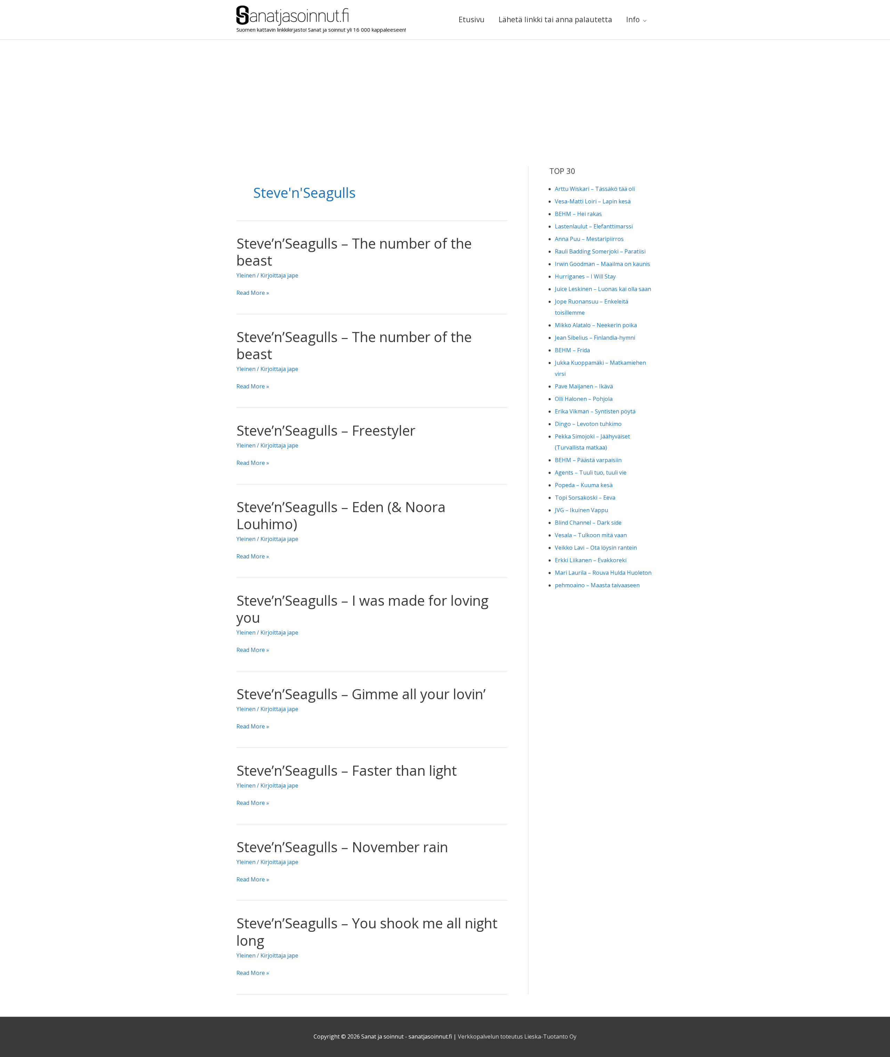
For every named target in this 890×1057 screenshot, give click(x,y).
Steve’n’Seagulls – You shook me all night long (366, 931)
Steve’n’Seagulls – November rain (342, 846)
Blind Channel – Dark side (588, 522)
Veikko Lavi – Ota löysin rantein (596, 547)
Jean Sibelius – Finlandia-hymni (595, 337)
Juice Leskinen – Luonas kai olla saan (603, 289)
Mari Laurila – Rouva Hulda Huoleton (603, 572)
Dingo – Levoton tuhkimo (588, 424)
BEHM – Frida (572, 350)
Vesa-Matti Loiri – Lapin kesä (593, 201)
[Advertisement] (445, 91)
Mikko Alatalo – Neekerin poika (596, 325)
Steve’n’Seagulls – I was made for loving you (362, 609)
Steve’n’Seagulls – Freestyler (325, 430)
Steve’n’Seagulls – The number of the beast (354, 252)
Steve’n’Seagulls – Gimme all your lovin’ (361, 693)
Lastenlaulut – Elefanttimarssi (594, 226)
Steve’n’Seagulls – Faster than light (346, 770)
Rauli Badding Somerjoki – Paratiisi (600, 251)
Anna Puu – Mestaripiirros (589, 239)
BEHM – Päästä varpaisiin (588, 460)
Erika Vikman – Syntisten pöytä (595, 411)
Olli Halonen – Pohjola (584, 399)
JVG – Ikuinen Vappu (581, 510)
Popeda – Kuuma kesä (584, 485)
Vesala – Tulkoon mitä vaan (591, 535)
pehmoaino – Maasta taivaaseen (597, 585)
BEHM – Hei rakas (578, 214)
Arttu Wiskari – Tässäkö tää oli (595, 189)
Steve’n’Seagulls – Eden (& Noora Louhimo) (341, 515)
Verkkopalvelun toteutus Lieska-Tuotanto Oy (517, 1036)
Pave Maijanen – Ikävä (584, 386)
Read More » (252, 293)
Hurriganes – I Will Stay (585, 276)
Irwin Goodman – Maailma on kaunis (602, 264)
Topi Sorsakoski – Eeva (585, 497)
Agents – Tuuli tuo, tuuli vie (590, 472)
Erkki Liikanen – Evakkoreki (590, 560)
